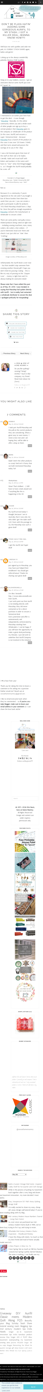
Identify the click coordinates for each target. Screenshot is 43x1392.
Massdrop (4, 121)
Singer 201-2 (16, 1337)
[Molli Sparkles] (16, 77)
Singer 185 (28, 1343)
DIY (18, 1313)
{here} (17, 381)
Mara (10, 455)
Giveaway (6, 1313)
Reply (30, 445)
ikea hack (18, 1351)
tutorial (3, 1326)
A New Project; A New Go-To (19, 1246)
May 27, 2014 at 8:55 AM (15, 562)
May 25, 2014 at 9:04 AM (15, 424)
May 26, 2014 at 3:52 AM (15, 508)
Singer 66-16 (15, 1332)
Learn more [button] (6, 1390)
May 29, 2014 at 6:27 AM (15, 590)
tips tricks (27, 1329)
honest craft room (25, 1348)
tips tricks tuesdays (17, 1334)
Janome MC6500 (17, 1343)
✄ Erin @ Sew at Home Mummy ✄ (21, 364)
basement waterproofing (9, 1340)
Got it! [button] (33, 1387)
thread (12, 1351)
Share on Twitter (17, 332)
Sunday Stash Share (22, 1323)
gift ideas (15, 1348)
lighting (24, 1351)
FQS (19, 1320)
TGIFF (25, 1337)
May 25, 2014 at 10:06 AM (16, 457)
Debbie (11, 421)
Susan (11, 506)
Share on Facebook (17, 328)
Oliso (30, 1337)
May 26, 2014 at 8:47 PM (15, 542)
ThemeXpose (10, 1371)
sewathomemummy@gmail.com (12, 694)
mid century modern (10, 1329)
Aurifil (28, 1313)
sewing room (13, 1326)
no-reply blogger (6, 1345)
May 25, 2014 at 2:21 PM (15, 483)
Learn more (25, 750)
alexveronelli (15, 587)
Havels (3, 1331)
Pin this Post (18, 336)
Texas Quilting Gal (17, 539)
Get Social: (25, 756)
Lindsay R (13, 559)
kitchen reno (4, 1351)
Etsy (8, 1337)
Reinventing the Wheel (21, 1345)
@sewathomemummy (25, 1129)
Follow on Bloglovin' (17, 323)
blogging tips (26, 1326)
